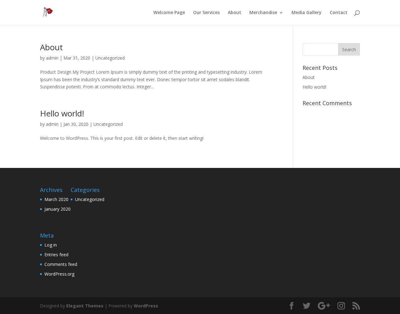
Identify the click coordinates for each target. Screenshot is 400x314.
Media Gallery (307, 12)
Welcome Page (169, 12)
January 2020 (57, 209)
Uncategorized (110, 58)
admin (52, 58)
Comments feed (60, 264)
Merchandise (263, 12)
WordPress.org (59, 274)
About (234, 12)
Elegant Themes (84, 306)
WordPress (146, 306)
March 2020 (56, 199)
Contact (339, 12)
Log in (50, 245)
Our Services (206, 12)
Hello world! (62, 113)
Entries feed (56, 255)
